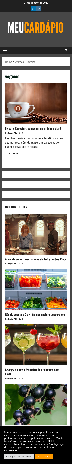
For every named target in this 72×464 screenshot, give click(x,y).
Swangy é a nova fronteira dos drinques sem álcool (32, 371)
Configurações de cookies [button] (19, 456)
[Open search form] (66, 50)
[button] (5, 50)
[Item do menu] (33, 8)
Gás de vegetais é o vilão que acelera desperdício (35, 314)
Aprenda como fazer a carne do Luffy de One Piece (35, 259)
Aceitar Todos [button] (44, 456)
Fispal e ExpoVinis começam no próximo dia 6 (36, 103)
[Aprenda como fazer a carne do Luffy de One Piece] (36, 234)
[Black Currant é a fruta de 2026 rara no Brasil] (36, 404)
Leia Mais (14, 153)
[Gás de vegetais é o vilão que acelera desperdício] (36, 289)
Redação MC (11, 132)
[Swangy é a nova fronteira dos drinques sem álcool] (36, 344)
